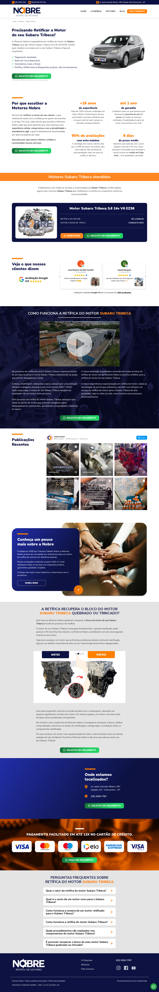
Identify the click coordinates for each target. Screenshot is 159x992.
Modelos (21, 21)
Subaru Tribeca (30, 21)
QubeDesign (142, 933)
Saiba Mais (31, 582)
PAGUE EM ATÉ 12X (38, 2)
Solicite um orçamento (33, 76)
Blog (122, 11)
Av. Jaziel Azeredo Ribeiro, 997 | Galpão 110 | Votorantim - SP (122, 2)
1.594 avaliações (124, 292)
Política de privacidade (56, 933)
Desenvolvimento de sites (127, 933)
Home (83, 11)
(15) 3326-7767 (20, 2)
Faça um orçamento (81, 812)
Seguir (143, 438)
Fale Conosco (137, 11)
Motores (110, 11)
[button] (33, 279)
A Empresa (96, 11)
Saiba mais (73, 235)
